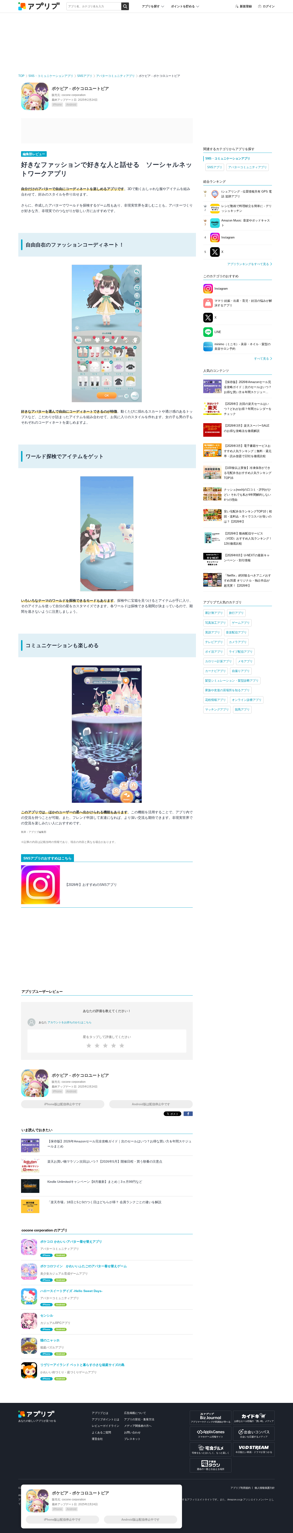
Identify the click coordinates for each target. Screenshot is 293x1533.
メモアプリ (245, 661)
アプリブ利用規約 (241, 1487)
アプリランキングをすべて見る (248, 264)
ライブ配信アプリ (241, 651)
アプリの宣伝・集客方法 (139, 1419)
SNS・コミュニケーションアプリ (50, 76)
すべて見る (261, 358)
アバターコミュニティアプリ (115, 76)
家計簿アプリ (214, 613)
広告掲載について (135, 1413)
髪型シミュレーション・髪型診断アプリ (232, 680)
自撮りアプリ (241, 671)
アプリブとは (100, 1413)
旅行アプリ (236, 613)
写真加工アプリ (215, 622)
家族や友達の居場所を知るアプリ (227, 690)
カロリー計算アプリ (218, 661)
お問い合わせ (132, 1432)
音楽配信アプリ (236, 632)
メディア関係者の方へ (138, 1425)
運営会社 (97, 1439)
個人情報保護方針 (265, 1487)
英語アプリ (212, 632)
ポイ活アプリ (214, 651)
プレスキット (132, 1439)
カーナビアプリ (215, 671)
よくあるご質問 (101, 1432)
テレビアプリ (214, 642)
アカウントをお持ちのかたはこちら (70, 1022)
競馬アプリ (242, 709)
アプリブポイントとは (105, 1419)
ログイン (269, 6)
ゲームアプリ (241, 622)
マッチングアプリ (217, 709)
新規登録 (246, 6)
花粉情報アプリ (215, 700)
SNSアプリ (84, 76)
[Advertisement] (107, 949)
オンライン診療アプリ (247, 700)
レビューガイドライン (105, 1425)
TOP (21, 76)
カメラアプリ (238, 642)
